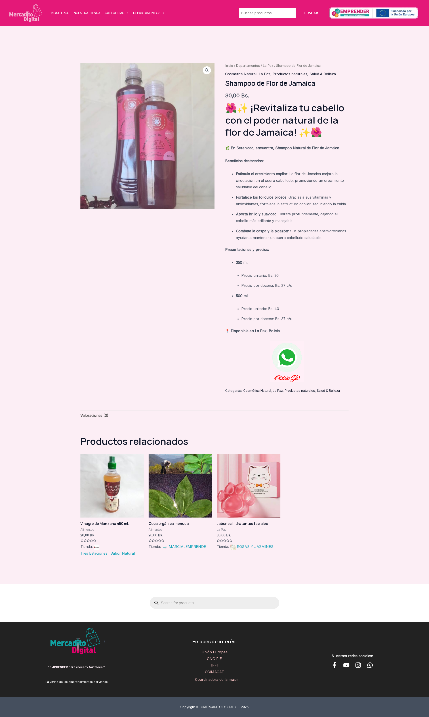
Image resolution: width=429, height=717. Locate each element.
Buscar (311, 13)
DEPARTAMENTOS (146, 13)
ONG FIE (214, 658)
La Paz (268, 66)
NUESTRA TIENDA (87, 13)
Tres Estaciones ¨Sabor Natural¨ (108, 553)
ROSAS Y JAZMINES (255, 546)
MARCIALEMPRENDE (187, 546)
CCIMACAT (214, 672)
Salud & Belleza (322, 74)
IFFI (214, 665)
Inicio (229, 66)
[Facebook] (334, 665)
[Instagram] (358, 665)
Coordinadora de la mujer (216, 679)
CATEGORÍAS (114, 13)
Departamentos (248, 66)
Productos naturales (290, 74)
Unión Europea (214, 652)
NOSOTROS (60, 13)
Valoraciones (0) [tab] (94, 415)
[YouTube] (346, 665)
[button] (207, 70)
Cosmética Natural (241, 74)
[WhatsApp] (370, 665)
